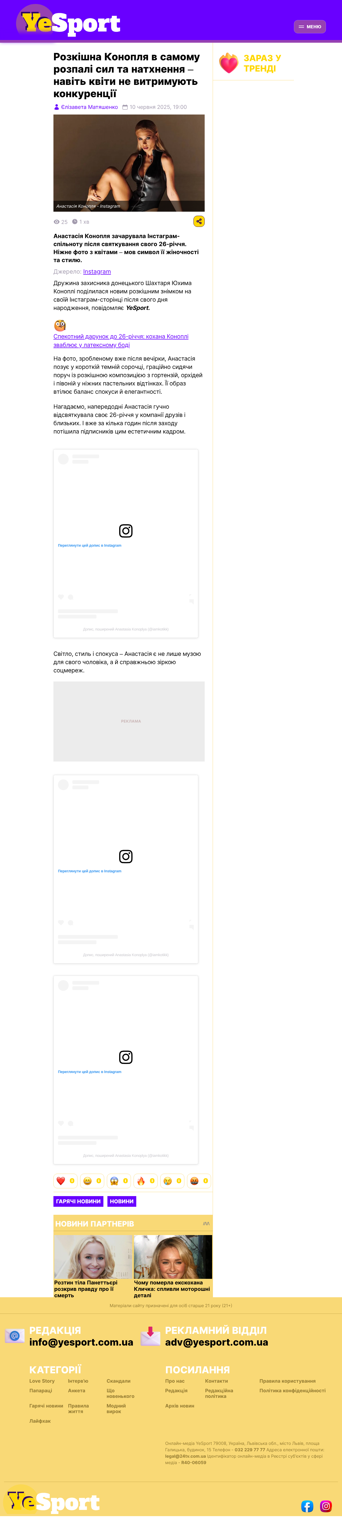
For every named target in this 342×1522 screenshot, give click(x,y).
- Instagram (108, 206)
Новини (122, 1201)
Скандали (119, 1381)
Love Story (42, 1381)
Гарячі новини (78, 1201)
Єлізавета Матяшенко (89, 107)
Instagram (97, 271)
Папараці (40, 1391)
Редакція (176, 1391)
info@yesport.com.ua (81, 1342)
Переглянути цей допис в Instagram (89, 545)
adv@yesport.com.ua (216, 1342)
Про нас (175, 1381)
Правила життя (78, 1408)
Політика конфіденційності (292, 1391)
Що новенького (120, 1393)
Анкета (76, 1391)
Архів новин (179, 1406)
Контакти (216, 1381)
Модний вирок (116, 1408)
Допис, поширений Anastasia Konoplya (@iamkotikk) (126, 629)
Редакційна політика (219, 1393)
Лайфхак (40, 1421)
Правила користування (287, 1381)
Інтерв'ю (78, 1381)
